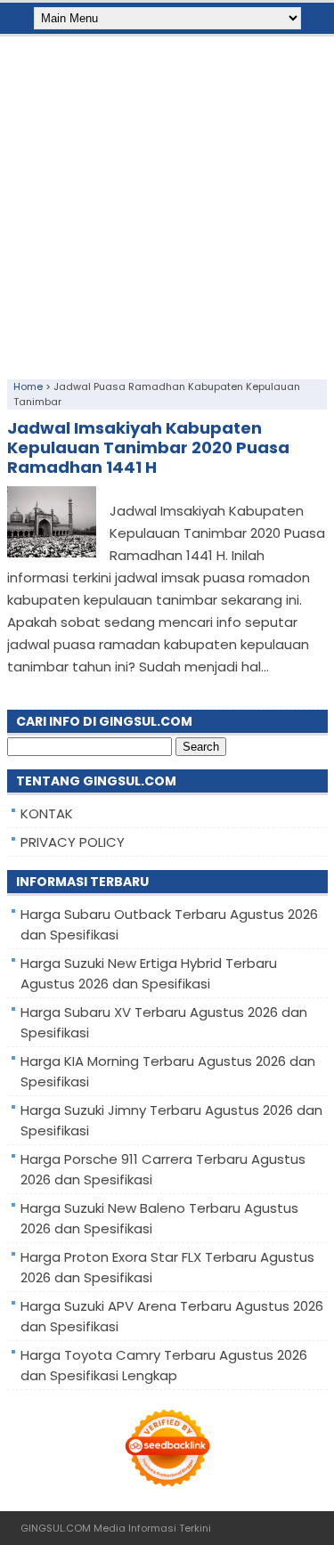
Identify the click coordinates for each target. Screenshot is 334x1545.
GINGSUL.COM (55, 1528)
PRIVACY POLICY (72, 842)
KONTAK (46, 813)
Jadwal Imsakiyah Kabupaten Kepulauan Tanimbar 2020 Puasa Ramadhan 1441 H (148, 447)
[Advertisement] (167, 203)
